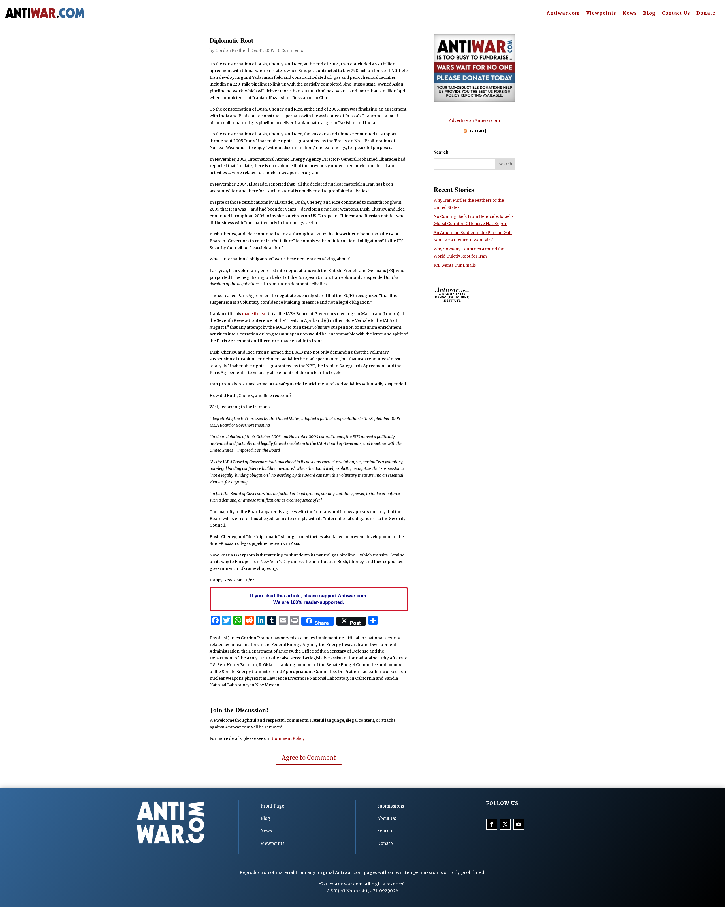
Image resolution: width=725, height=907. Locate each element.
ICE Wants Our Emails (455, 265)
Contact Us (676, 13)
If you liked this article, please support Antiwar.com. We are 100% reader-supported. (309, 599)
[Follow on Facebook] (491, 824)
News (629, 13)
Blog (649, 13)
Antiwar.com (563, 13)
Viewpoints (601, 13)
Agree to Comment (309, 757)
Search (384, 831)
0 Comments (290, 50)
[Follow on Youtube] (518, 824)
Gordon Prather (231, 50)
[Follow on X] (505, 824)
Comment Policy (288, 738)
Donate (705, 13)
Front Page (272, 806)
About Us (386, 818)
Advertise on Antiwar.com (474, 120)
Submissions (390, 806)
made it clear (254, 313)
